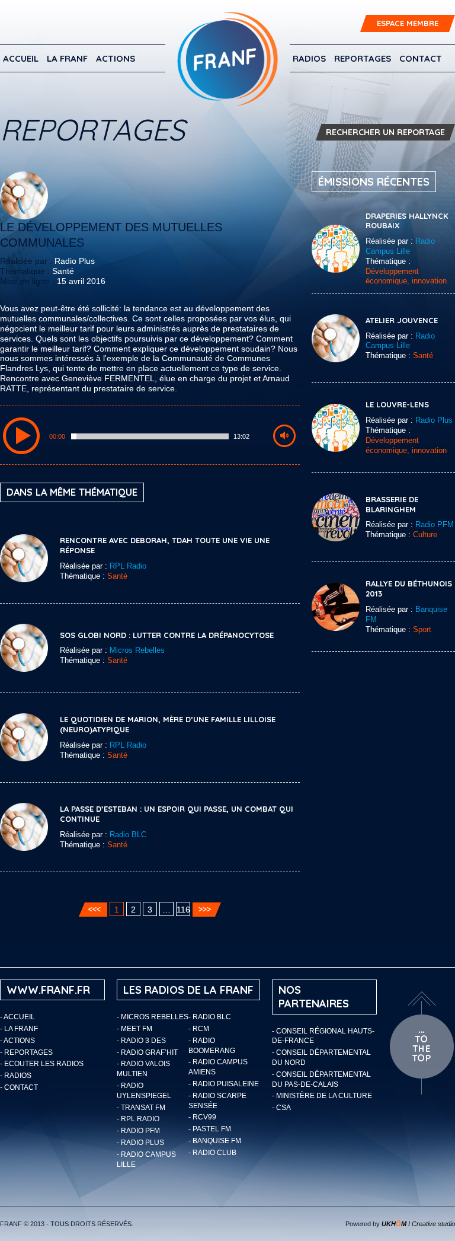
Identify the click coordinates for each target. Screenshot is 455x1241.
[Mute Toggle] (284, 436)
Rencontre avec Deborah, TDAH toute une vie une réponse (165, 545)
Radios (309, 58)
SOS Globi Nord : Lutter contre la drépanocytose (167, 635)
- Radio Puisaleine (223, 1084)
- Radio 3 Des (141, 1040)
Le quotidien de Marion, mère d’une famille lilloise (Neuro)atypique (167, 724)
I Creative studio (418, 1223)
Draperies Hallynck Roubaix (407, 221)
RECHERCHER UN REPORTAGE (385, 132)
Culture (425, 534)
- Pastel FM (209, 1129)
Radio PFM (434, 524)
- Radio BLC (209, 1017)
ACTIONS (115, 58)
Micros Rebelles (137, 650)
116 (183, 909)
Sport (422, 629)
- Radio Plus (140, 1142)
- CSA (281, 1107)
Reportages (362, 58)
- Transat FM (141, 1107)
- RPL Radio (138, 1119)
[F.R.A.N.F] (227, 59)
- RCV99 (202, 1117)
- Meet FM (134, 1029)
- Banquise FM (214, 1141)
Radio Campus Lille (400, 246)
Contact (420, 58)
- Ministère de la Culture (322, 1096)
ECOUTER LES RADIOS (44, 1064)
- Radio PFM (138, 1131)
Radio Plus (75, 261)
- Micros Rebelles (152, 1017)
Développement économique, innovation (406, 276)
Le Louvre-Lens (397, 404)
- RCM (198, 1029)
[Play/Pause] (21, 435)
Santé (63, 271)
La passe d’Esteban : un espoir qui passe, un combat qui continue (176, 814)
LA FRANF (67, 58)
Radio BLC (128, 834)
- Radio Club (212, 1153)
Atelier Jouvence (402, 320)
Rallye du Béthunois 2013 (409, 588)
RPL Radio (128, 566)
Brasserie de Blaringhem (392, 504)
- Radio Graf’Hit (147, 1052)
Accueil (21, 58)
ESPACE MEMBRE (407, 23)
